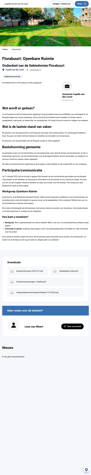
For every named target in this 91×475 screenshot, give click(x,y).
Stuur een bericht (74, 326)
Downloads (16, 49)
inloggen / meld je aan (61, 4)
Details (5, 49)
